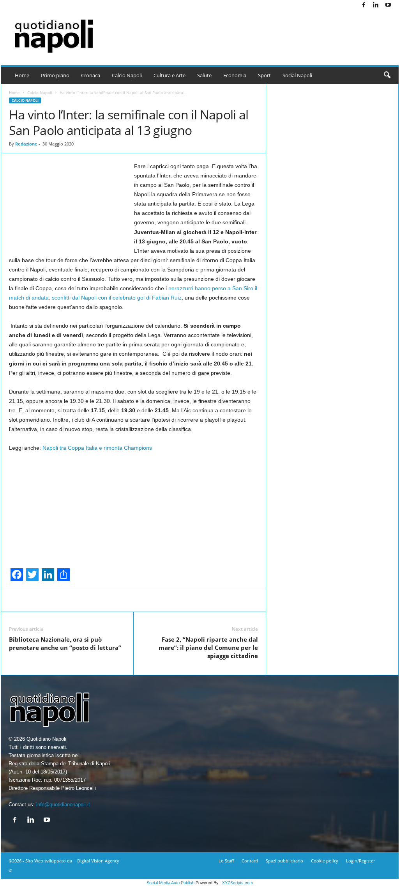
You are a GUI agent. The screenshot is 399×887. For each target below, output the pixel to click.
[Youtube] (388, 5)
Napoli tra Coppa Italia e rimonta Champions (97, 448)
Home (22, 75)
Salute (204, 75)
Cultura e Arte (169, 75)
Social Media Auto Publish (170, 882)
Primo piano (55, 75)
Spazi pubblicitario (284, 861)
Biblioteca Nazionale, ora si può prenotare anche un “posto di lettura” (65, 643)
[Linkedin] (376, 5)
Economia (234, 75)
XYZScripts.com (237, 882)
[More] (299, 600)
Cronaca (90, 75)
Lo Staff (226, 861)
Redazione (26, 144)
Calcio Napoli (127, 75)
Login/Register (360, 861)
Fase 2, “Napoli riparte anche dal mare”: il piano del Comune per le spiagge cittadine (208, 647)
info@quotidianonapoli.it (63, 804)
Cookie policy (324, 861)
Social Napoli (297, 75)
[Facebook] (364, 5)
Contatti (250, 861)
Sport (264, 75)
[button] (386, 75)
